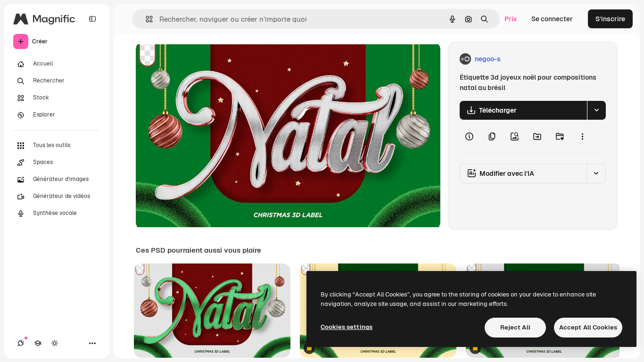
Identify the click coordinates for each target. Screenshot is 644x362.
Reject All (515, 327)
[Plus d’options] (582, 136)
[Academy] (37, 343)
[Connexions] (20, 343)
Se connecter (552, 19)
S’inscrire (610, 19)
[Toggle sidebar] (92, 18)
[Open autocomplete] (145, 19)
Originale (198, 59)
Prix (510, 19)
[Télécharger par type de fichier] (596, 110)
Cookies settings (346, 327)
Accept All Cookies (588, 327)
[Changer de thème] (54, 343)
